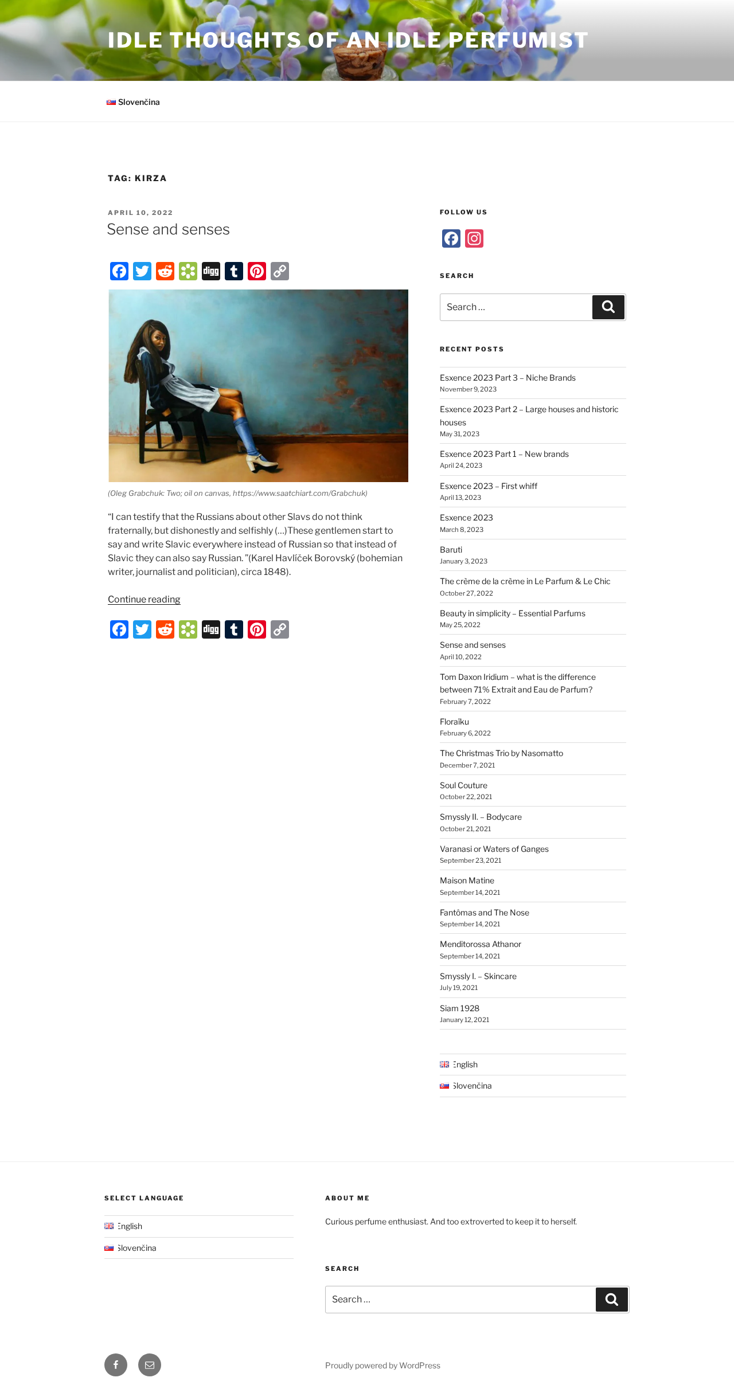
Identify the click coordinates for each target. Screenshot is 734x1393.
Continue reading (144, 599)
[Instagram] (474, 238)
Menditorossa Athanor (480, 944)
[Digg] (211, 271)
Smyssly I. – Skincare (478, 976)
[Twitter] (142, 271)
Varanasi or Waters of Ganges (494, 849)
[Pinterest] (256, 271)
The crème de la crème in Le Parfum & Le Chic (525, 581)
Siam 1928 (459, 1008)
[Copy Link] (279, 271)
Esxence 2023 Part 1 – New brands (504, 454)
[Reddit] (165, 271)
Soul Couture (463, 785)
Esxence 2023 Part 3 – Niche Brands (508, 377)
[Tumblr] (233, 271)
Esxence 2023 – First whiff (488, 486)
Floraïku (454, 721)
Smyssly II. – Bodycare (481, 816)
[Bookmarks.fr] (188, 271)
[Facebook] (119, 271)
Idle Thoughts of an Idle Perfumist (349, 40)
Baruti (451, 549)
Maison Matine (467, 880)
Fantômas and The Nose (484, 912)
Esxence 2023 (466, 517)
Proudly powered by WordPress (382, 1365)
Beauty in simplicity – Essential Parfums (512, 613)
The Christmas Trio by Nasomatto (501, 753)
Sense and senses (168, 229)
